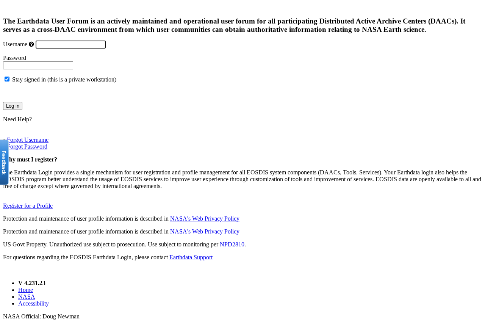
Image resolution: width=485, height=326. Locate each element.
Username (15, 44)
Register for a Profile (28, 205)
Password (14, 58)
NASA (26, 296)
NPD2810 (232, 244)
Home (25, 290)
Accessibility (33, 303)
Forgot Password (27, 146)
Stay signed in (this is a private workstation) (64, 79)
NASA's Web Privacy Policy (204, 218)
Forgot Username (27, 139)
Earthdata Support (191, 257)
